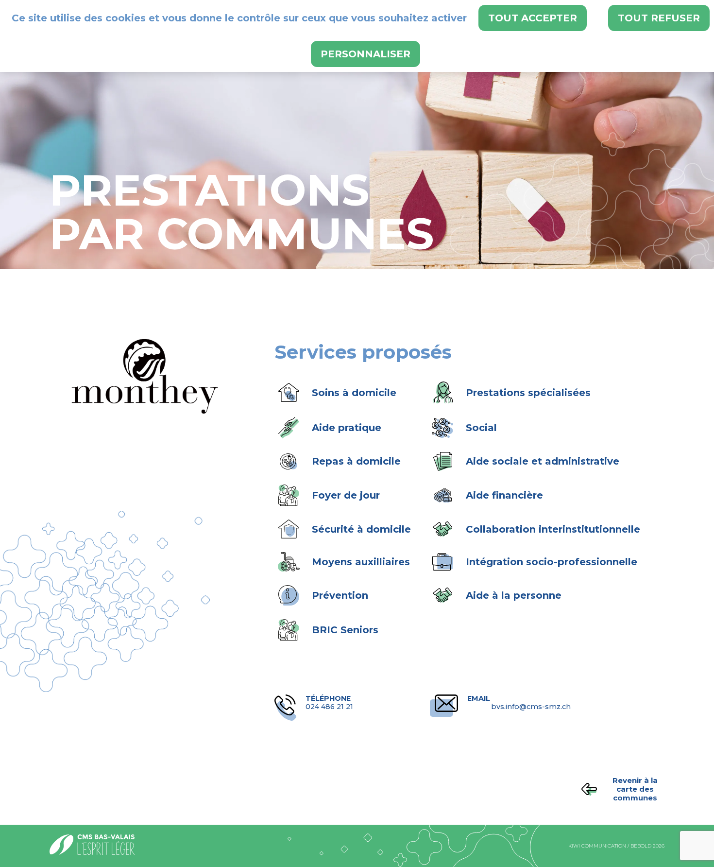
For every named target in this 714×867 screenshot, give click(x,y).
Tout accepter (532, 18)
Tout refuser (659, 18)
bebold (640, 846)
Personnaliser (365, 54)
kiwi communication (597, 846)
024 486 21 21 (329, 702)
